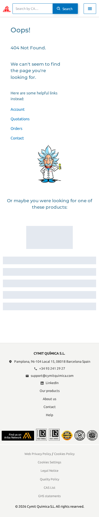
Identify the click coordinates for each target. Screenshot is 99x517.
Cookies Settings (49, 462)
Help (49, 415)
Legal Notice (49, 470)
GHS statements (49, 496)
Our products (50, 391)
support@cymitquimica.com (52, 376)
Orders (16, 128)
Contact (17, 138)
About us (49, 399)
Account (18, 109)
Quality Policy (49, 479)
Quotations (20, 119)
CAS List (49, 487)
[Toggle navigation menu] (90, 8)
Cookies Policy (64, 453)
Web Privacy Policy (38, 453)
